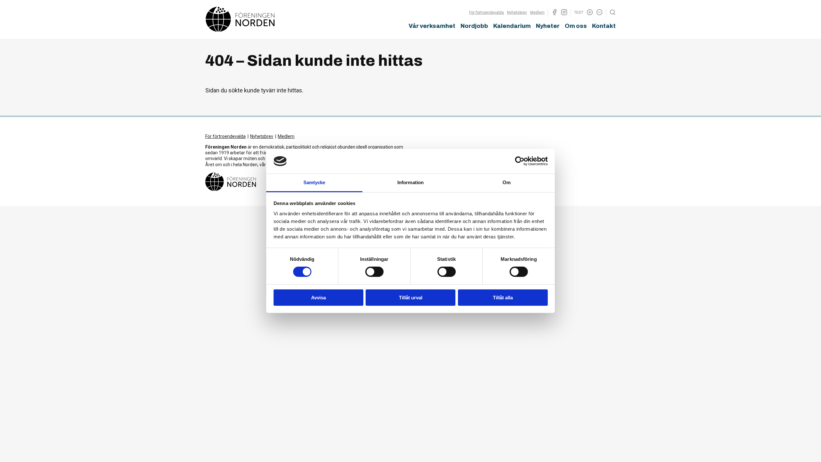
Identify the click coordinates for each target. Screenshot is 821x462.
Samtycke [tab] (314, 182)
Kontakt (604, 26)
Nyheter (548, 26)
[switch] (374, 272)
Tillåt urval (410, 297)
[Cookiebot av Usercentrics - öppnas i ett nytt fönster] (520, 161)
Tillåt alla (503, 297)
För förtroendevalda (486, 12)
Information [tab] (410, 182)
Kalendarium (512, 26)
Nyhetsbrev (517, 12)
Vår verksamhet (432, 26)
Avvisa (318, 297)
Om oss (576, 26)
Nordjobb (474, 26)
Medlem (537, 12)
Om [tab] (507, 182)
